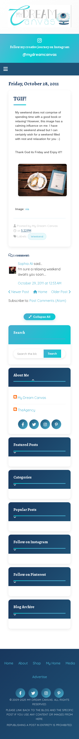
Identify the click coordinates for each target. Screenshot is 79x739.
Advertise (39, 677)
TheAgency (26, 410)
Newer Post (20, 292)
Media (70, 663)
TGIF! (20, 98)
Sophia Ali (25, 264)
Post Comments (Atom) (47, 300)
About (23, 663)
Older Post (59, 292)
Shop (37, 663)
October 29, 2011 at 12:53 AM (39, 283)
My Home (53, 663)
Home (42, 292)
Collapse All (41, 316)
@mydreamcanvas (40, 54)
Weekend (37, 236)
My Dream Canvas (32, 398)
